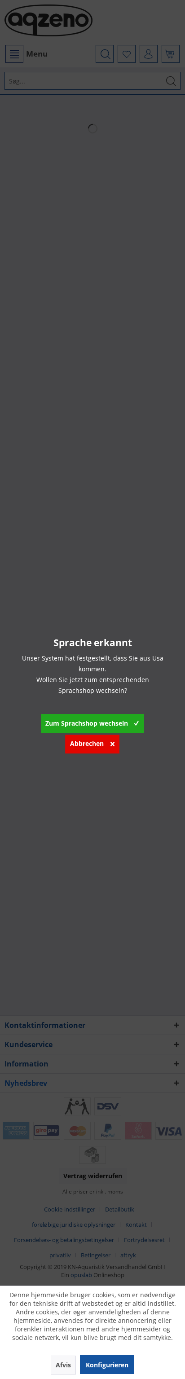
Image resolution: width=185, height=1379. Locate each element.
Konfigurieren (107, 1365)
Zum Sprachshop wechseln (86, 723)
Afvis (63, 1365)
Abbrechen (87, 743)
